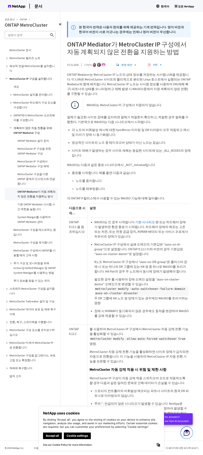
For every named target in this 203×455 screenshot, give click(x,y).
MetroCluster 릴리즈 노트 (25, 58)
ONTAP (23, 19)
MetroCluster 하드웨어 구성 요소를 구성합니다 (34, 105)
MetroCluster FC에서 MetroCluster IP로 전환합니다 (31, 345)
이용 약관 (39, 447)
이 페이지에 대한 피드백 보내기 (182, 447)
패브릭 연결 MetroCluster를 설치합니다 (32, 68)
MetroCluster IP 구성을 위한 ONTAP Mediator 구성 (34, 151)
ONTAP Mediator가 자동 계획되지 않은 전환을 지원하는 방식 (36, 194)
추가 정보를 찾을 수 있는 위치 (31, 280)
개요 (16, 86)
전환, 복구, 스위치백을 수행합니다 (31, 322)
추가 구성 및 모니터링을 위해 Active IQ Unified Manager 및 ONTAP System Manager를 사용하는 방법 (34, 268)
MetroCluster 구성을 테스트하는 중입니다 (34, 232)
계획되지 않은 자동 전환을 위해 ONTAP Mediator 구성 (32, 130)
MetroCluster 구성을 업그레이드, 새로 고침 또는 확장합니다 (33, 358)
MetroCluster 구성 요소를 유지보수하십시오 (32, 332)
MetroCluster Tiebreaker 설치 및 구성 (32, 301)
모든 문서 (10, 19)
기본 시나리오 (145, 222)
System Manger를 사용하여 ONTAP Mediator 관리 (34, 219)
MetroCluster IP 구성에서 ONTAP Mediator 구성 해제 (33, 164)
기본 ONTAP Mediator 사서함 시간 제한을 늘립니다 (36, 207)
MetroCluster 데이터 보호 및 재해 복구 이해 (33, 312)
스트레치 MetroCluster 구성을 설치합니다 (32, 291)
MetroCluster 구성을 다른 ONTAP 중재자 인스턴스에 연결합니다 (36, 178)
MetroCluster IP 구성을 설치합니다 (31, 79)
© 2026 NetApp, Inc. (14, 447)
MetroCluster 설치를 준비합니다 (33, 94)
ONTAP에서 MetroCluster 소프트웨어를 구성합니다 (34, 118)
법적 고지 (15, 376)
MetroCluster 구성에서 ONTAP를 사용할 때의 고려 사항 (34, 253)
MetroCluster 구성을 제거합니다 (33, 242)
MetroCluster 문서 (20, 50)
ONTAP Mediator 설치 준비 (33, 141)
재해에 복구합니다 (21, 368)
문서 (38, 6)
